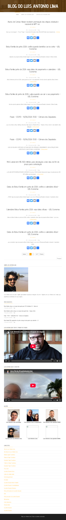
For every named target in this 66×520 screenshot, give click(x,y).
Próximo (41, 254)
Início (17, 14)
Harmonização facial (8, 477)
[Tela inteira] (60, 361)
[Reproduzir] (6, 361)
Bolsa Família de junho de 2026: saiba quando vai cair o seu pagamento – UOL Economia (33, 95)
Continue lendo (33, 81)
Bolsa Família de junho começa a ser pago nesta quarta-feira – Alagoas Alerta (19, 311)
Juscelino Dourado (8, 507)
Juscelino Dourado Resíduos (10, 488)
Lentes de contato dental (9, 474)
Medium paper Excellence (9, 454)
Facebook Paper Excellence (10, 460)
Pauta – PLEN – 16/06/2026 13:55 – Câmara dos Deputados (16, 315)
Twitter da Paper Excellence (10, 463)
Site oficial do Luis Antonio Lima (11, 452)
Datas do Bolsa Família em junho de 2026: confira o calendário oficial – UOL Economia (33, 187)
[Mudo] (57, 361)
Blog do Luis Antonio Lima (33, 6)
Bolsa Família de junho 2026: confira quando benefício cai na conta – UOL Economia (33, 47)
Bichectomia (6, 499)
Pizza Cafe (6, 468)
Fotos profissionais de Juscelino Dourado (12, 491)
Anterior (24, 254)
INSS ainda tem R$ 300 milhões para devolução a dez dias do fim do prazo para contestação (33, 163)
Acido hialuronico (7, 502)
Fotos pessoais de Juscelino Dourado (12, 496)
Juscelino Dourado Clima (9, 471)
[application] (33, 346)
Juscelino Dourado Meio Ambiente (11, 482)
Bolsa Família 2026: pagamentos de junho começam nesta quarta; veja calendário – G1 (21, 320)
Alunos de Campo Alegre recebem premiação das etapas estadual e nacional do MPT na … (33, 22)
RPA (5, 494)
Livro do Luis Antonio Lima (43, 14)
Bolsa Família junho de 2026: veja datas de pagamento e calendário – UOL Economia (33, 70)
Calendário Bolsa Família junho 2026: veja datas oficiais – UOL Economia (33, 209)
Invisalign (6, 480)
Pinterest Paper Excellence (9, 457)
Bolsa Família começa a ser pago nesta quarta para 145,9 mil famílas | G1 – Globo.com (21, 306)
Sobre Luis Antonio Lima (27, 14)
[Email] (34, 37)
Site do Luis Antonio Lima (9, 449)
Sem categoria (32, 27)
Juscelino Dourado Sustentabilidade (11, 485)
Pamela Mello (7, 505)
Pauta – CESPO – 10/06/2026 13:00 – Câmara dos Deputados (33, 117)
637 (37, 254)
